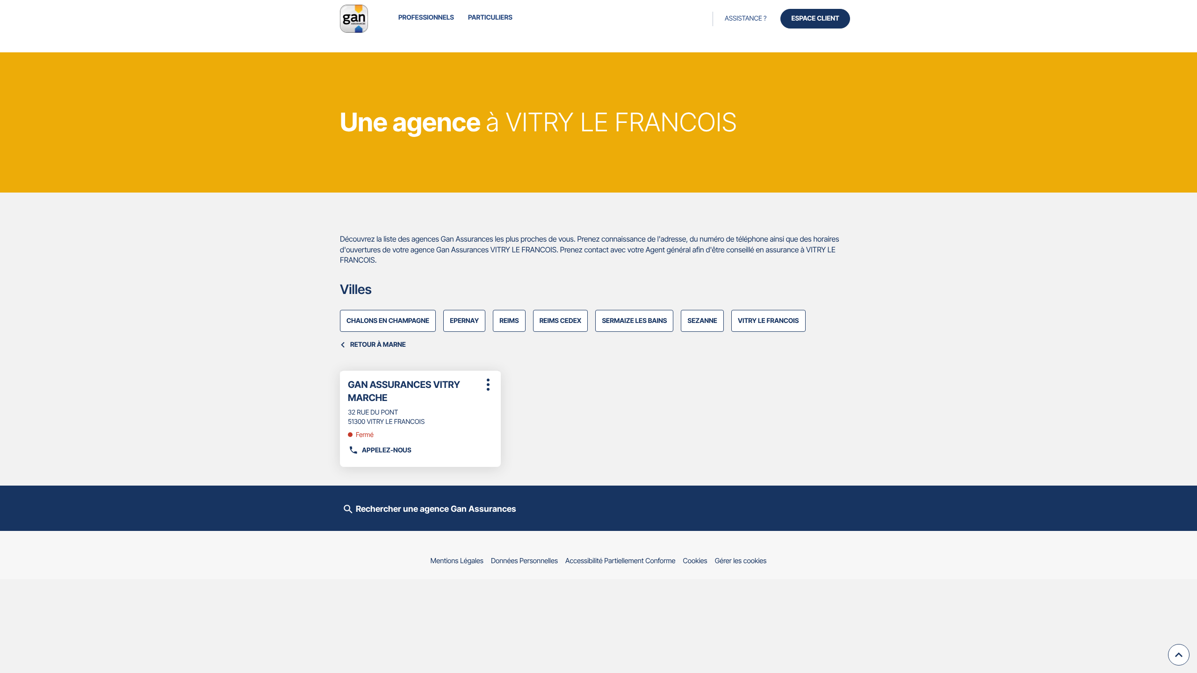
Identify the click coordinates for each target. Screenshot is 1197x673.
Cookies (695, 560)
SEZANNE (702, 321)
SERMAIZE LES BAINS (634, 321)
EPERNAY (464, 321)
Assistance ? (745, 18)
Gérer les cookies (741, 560)
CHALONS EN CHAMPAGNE (387, 321)
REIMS (509, 321)
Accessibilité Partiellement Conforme (620, 560)
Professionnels (426, 17)
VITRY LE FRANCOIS (768, 321)
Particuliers (490, 17)
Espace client (815, 18)
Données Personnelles (524, 560)
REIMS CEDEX (561, 321)
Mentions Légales (457, 560)
